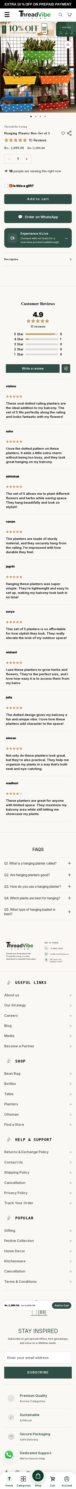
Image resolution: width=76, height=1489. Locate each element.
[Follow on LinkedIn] (28, 1472)
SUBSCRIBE (38, 1372)
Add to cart (38, 199)
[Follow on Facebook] (6, 1472)
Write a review (33, 368)
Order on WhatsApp (41, 217)
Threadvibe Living (15, 126)
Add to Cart (61, 1305)
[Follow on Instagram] (17, 1472)
